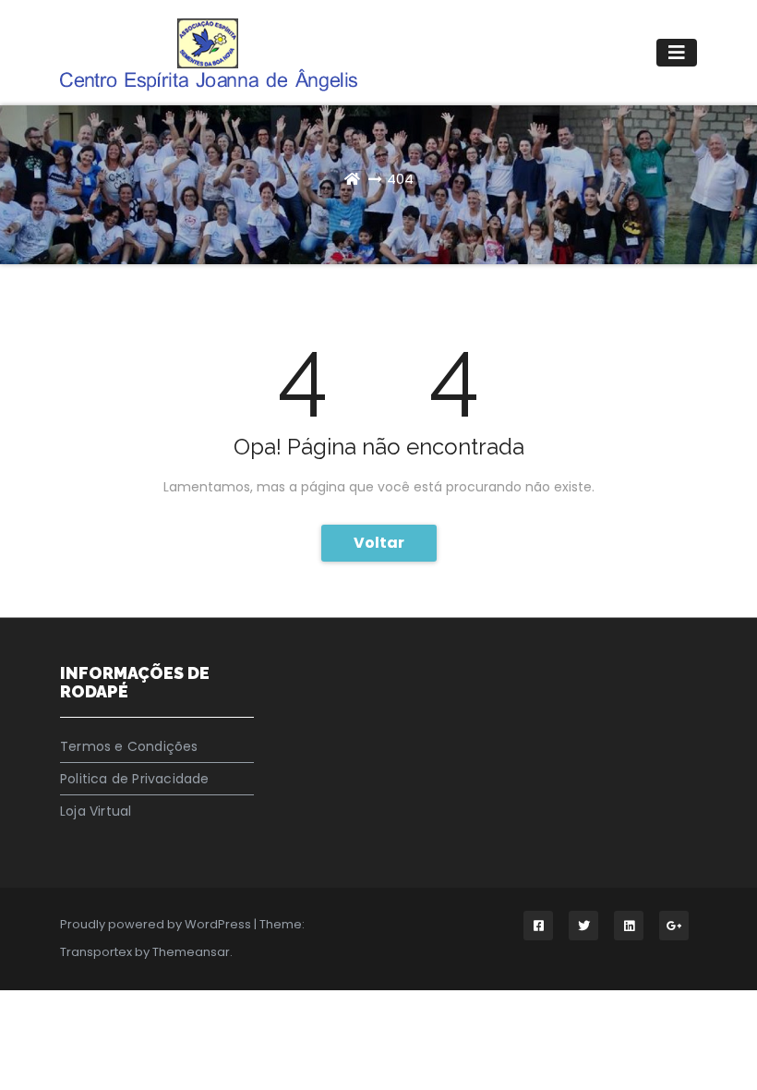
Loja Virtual (95, 811)
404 (400, 178)
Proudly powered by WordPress (157, 924)
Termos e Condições (129, 746)
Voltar (379, 542)
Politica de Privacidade (135, 778)
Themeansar (191, 952)
